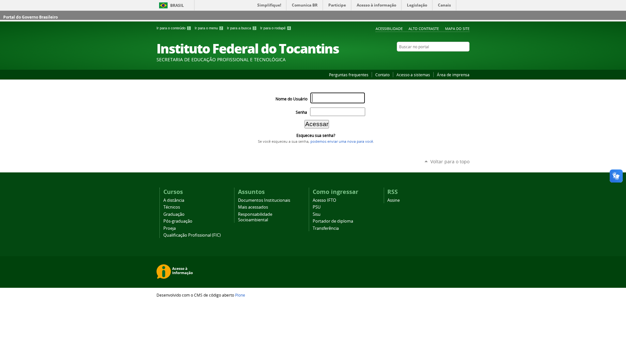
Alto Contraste (424, 28)
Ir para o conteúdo (173, 28)
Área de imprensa (453, 74)
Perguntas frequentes (348, 74)
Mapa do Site (457, 28)
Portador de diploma (333, 221)
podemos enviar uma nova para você (341, 141)
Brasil (177, 5)
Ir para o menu (208, 28)
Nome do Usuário (291, 99)
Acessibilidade (389, 28)
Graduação (174, 214)
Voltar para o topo (450, 161)
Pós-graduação (177, 221)
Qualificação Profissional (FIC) (192, 235)
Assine (393, 200)
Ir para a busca (241, 28)
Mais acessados (253, 207)
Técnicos (171, 207)
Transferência (326, 228)
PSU (316, 207)
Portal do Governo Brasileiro (30, 17)
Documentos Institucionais (264, 200)
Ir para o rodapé (275, 28)
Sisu (316, 214)
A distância (173, 200)
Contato (382, 74)
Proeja (169, 228)
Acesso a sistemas (413, 74)
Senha (301, 112)
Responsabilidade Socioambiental (255, 217)
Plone (240, 295)
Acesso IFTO (324, 200)
